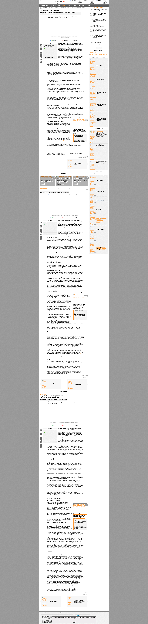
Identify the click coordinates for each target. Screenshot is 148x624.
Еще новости (99, 47)
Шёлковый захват (105, 3)
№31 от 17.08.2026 (59, 1)
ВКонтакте (78, 616)
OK (74, 621)
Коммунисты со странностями (80, 3)
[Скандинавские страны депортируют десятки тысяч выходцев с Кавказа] (93, 180)
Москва (89, 5)
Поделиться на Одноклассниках (41, 53)
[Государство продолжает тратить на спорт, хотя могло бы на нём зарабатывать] (70, 384)
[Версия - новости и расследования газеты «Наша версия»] (47, 2)
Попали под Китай (48, 233)
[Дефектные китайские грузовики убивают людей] (93, 229)
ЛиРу (80, 616)
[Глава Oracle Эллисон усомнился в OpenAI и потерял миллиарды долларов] (70, 601)
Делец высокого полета (49, 57)
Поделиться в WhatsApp (41, 55)
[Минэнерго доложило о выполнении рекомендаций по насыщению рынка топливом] (93, 220)
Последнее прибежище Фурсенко (92, 3)
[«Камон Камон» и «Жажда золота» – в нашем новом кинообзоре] (93, 165)
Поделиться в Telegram (41, 59)
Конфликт (64, 5)
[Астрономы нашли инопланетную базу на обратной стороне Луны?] (93, 191)
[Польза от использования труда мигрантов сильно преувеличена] (93, 238)
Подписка (58, 3)
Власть (59, 5)
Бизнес (75, 5)
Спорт (79, 5)
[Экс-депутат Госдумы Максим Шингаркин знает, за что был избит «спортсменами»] (93, 93)
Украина (54, 5)
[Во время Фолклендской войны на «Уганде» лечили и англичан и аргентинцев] (70, 164)
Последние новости (98, 7)
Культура (84, 5)
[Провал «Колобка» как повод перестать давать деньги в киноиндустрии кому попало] (93, 209)
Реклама (62, 3)
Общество (70, 5)
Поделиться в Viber (41, 57)
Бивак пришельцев (48, 441)
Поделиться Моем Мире (41, 49)
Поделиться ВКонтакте (41, 45)
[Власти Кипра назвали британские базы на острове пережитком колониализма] (80, 298)
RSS (76, 616)
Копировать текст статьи (41, 62)
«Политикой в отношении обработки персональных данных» (79, 619)
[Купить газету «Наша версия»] (56, 1)
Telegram (77, 616)
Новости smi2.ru (43, 394)
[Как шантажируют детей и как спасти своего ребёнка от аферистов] (44, 384)
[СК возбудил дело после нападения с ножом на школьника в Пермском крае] (80, 123)
